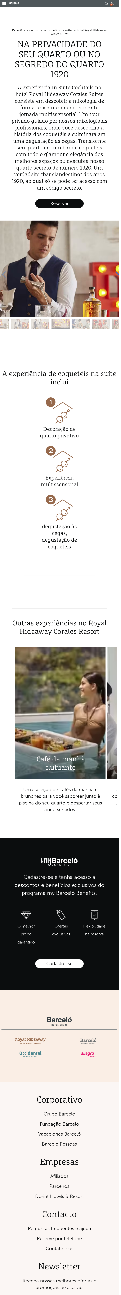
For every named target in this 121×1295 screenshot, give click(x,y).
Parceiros (59, 1186)
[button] (4, 3)
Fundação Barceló (59, 1124)
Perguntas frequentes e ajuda (59, 1228)
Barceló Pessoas (59, 1144)
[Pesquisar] (106, 4)
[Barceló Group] (59, 1021)
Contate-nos (59, 1248)
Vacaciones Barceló (59, 1134)
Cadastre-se (59, 963)
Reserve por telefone (59, 1238)
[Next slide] (117, 274)
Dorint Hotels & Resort (59, 1196)
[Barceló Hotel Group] (14, 3)
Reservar (59, 203)
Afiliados (59, 1176)
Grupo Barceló (59, 1114)
